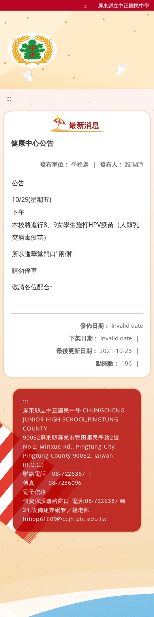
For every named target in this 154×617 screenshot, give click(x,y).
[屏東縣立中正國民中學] (32, 50)
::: (85, 5)
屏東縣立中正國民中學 (123, 5)
